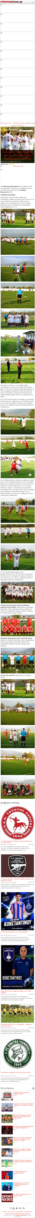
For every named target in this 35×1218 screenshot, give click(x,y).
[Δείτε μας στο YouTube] (14, 1208)
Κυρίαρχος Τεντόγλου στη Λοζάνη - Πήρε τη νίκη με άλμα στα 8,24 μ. (23, 1104)
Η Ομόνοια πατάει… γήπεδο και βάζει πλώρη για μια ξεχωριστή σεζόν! (17, 879)
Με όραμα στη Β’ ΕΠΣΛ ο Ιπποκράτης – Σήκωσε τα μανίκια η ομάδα (16, 1025)
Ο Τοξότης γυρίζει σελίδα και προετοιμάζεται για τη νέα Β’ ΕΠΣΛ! (16, 841)
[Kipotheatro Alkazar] (17, 166)
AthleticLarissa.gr (21, 1215)
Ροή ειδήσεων (7, 1088)
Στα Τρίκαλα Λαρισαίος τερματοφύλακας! (19, 1172)
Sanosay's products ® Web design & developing (17, 1213)
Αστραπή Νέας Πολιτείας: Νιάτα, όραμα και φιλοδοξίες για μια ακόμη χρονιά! (22, 1116)
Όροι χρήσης (19, 1211)
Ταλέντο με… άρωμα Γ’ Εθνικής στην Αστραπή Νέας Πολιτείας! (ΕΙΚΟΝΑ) (22, 1150)
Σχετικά (5, 1211)
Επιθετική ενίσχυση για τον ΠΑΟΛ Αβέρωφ (14, 932)
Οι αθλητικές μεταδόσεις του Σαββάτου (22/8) (21, 1093)
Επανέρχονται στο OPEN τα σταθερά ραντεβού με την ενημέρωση (21, 1184)
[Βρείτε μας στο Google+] (20, 1208)
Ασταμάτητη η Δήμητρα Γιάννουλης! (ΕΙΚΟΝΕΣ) (16, 1072)
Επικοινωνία (11, 1211)
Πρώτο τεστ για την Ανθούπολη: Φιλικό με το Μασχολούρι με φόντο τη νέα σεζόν (22, 1139)
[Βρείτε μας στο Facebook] (10, 1208)
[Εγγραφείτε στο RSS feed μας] (24, 1208)
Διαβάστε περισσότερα (17, 125)
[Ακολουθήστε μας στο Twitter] (17, 1208)
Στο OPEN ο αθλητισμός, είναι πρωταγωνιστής (22, 1194)
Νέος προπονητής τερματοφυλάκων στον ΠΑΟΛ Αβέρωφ (16, 991)
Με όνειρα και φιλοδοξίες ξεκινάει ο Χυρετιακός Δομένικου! (23, 1127)
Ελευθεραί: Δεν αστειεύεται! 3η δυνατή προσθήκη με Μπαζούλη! (22, 1161)
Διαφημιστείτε (28, 1211)
